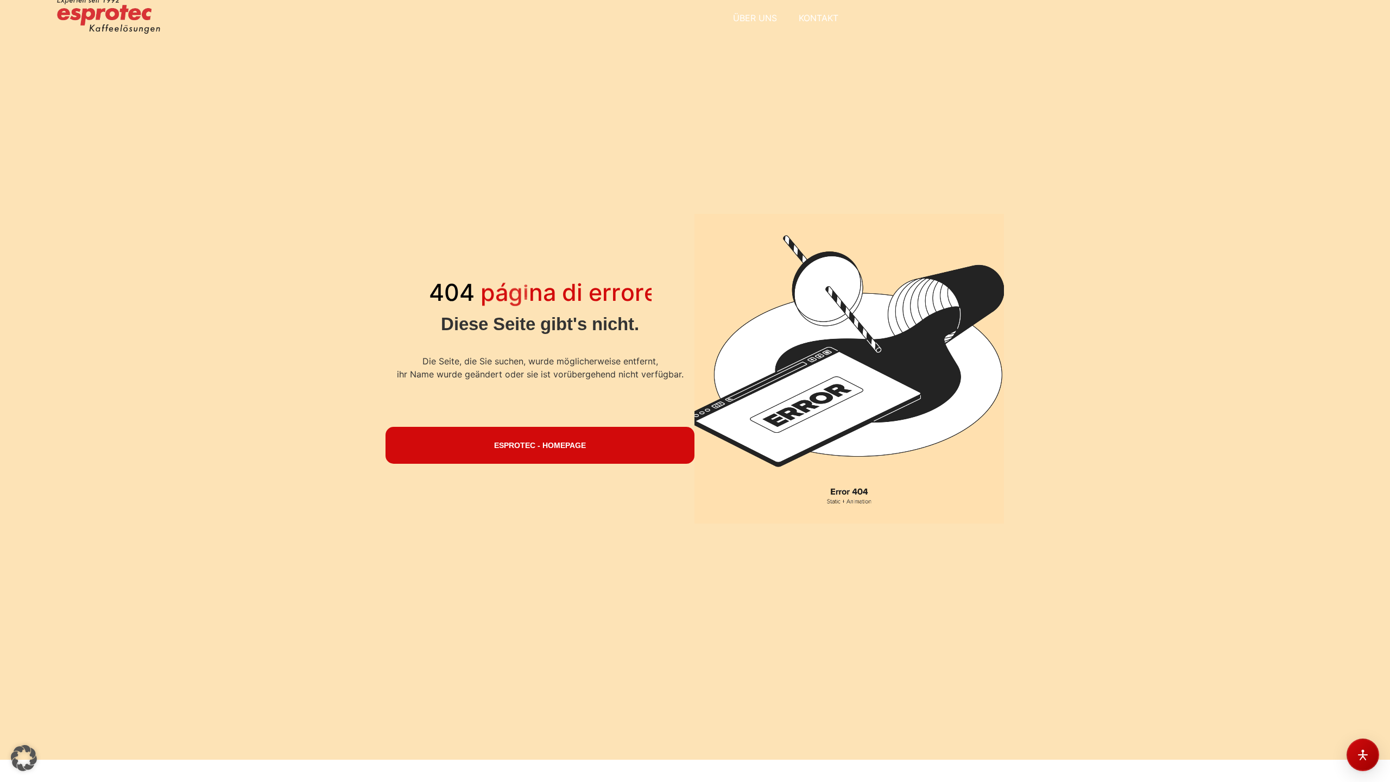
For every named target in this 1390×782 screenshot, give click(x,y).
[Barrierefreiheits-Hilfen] (1363, 755)
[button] (24, 758)
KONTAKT (818, 17)
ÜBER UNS (755, 17)
